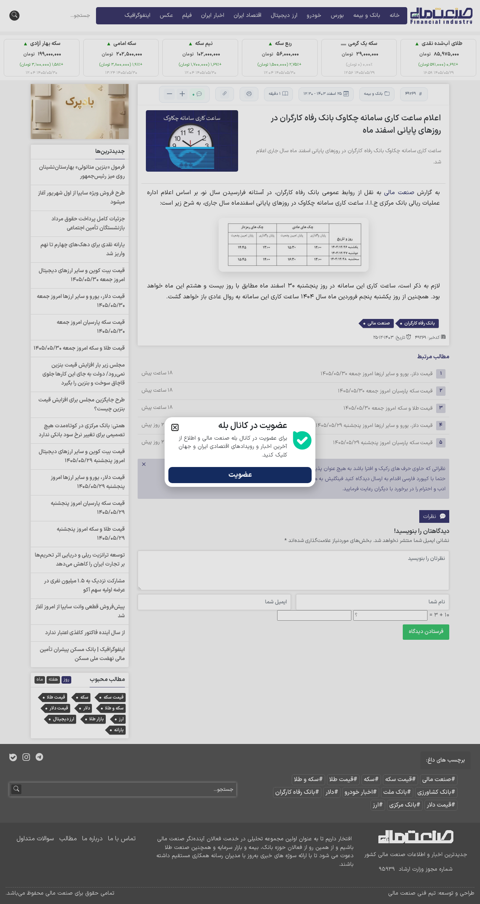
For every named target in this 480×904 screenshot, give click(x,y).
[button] (175, 427)
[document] (240, 452)
